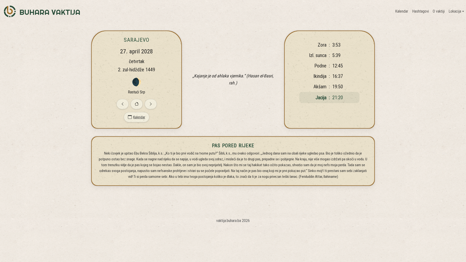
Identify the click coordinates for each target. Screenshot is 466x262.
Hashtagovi (420, 11)
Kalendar (401, 11)
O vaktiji (439, 11)
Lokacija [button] (455, 11)
